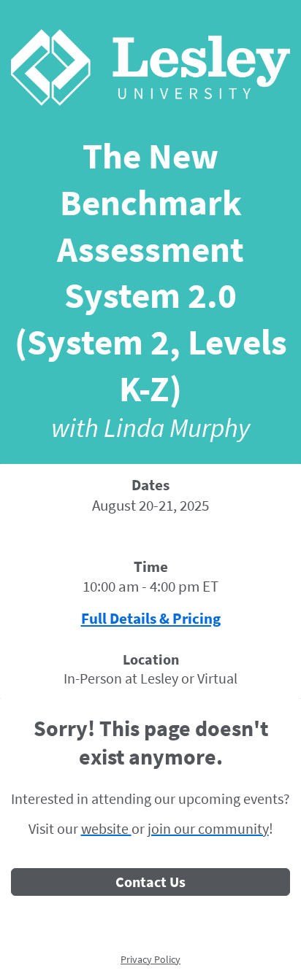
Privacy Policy (150, 959)
